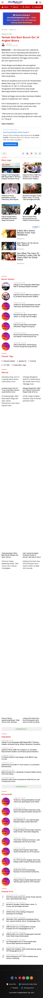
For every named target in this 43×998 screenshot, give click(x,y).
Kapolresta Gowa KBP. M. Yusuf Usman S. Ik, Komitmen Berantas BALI (20, 765)
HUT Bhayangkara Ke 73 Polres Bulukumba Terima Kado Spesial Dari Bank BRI (21, 942)
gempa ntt (22, 361)
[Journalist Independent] (15, 2)
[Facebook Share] (23, 153)
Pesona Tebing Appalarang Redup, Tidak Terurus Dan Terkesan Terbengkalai (11, 720)
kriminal (33, 361)
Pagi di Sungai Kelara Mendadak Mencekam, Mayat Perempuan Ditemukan (9, 218)
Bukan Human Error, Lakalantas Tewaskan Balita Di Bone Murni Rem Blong (21, 773)
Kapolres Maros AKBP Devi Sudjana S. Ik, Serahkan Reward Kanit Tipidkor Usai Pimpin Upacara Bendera (32, 177)
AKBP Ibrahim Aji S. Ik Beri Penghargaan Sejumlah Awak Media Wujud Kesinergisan (23, 935)
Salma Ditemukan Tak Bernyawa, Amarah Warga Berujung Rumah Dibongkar (25, 345)
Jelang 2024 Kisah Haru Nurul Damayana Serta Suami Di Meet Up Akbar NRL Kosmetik (31, 720)
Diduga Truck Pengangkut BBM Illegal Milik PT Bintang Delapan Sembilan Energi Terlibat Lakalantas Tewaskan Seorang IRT (11, 177)
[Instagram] (23, 978)
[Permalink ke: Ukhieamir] (4, 45)
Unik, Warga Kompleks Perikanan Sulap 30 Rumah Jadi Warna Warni (32, 555)
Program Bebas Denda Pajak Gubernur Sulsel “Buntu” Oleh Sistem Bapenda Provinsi (27, 831)
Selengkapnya (21, 729)
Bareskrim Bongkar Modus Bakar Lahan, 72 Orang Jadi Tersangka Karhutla (32, 197)
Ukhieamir (9, 44)
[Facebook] (12, 978)
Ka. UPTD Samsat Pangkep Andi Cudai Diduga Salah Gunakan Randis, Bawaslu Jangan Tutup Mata (27, 861)
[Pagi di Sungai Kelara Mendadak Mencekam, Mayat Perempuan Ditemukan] (11, 209)
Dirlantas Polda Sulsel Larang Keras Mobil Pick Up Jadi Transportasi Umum (20, 780)
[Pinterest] (20, 978)
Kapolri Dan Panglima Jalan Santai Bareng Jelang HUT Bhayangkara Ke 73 (23, 950)
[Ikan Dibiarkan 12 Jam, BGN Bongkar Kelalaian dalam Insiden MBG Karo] (6, 821)
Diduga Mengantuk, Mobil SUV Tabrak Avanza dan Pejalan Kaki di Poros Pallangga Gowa (31, 390)
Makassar (5, 34)
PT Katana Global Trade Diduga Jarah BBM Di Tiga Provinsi (19, 758)
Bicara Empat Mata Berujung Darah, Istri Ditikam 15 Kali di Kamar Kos (31, 218)
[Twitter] (16, 978)
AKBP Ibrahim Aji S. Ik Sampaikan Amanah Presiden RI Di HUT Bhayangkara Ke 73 (20, 928)
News (10, 34)
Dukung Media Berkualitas (21, 22)
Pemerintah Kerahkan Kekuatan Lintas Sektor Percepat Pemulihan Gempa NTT (27, 811)
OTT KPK (6, 365)
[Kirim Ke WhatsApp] (39, 153)
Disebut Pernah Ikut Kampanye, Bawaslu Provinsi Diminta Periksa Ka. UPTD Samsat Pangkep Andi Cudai (26, 871)
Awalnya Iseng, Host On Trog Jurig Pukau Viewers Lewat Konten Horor (10, 390)
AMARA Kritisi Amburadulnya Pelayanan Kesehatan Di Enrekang (20, 913)
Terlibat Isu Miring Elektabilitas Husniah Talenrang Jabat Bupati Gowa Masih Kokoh (10, 198)
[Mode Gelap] (37, 2)
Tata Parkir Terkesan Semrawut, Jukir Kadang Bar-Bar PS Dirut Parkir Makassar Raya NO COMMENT (27, 841)
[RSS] (31, 978)
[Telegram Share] (35, 153)
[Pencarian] (40, 2)
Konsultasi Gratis (10, 144)
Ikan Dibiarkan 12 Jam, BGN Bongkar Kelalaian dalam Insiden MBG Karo (26, 821)
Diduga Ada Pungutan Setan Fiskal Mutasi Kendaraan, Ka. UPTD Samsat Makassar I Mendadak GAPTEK (26, 851)
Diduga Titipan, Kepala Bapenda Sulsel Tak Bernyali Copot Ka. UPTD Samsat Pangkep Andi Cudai (27, 881)
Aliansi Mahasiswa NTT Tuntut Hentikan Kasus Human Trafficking (22, 957)
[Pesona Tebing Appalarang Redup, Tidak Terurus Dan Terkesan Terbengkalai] (11, 638)
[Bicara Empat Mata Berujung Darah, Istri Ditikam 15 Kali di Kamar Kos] (32, 209)
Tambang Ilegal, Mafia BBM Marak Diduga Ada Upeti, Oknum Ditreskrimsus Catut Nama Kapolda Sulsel (11, 555)
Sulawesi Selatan (9, 361)
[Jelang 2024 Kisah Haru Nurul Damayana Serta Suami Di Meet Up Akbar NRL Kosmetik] (32, 638)
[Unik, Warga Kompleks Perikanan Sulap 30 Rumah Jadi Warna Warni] (32, 473)
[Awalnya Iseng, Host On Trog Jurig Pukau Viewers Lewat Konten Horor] (11, 381)
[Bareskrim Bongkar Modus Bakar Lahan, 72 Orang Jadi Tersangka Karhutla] (32, 188)
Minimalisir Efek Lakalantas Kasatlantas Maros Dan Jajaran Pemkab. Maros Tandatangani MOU (23, 920)
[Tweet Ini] (27, 153)
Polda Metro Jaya (20, 365)
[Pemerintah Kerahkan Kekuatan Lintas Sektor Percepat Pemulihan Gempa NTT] (6, 811)
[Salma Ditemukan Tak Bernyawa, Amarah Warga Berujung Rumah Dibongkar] (6, 346)
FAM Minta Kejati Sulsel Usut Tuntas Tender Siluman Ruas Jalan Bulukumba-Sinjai (23, 898)
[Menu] (3, 2)
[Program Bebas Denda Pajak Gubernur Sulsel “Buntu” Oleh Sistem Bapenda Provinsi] (6, 831)
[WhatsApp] (27, 978)
